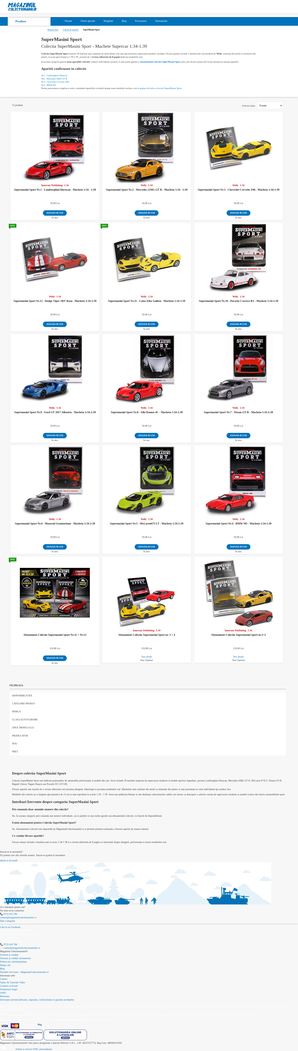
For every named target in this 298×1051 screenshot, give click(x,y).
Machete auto (52, 30)
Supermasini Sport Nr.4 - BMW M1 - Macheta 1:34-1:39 (238, 523)
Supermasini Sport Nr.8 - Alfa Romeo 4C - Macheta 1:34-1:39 (147, 412)
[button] (97, 114)
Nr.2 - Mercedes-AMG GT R (54, 78)
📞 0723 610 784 (8, 914)
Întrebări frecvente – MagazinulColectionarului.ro (24, 972)
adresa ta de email (8, 860)
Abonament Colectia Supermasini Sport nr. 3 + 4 (146, 634)
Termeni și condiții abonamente (15, 958)
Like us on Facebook (10, 927)
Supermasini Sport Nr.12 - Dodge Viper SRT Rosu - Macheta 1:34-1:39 (54, 300)
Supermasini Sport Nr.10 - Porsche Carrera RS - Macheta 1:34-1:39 (238, 300)
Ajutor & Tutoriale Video (12, 982)
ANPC (3, 993)
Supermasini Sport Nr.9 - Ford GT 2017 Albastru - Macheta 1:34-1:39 (55, 412)
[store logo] (22, 7)
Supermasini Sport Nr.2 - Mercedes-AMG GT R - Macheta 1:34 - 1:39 (146, 189)
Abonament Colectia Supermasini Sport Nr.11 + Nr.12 (54, 634)
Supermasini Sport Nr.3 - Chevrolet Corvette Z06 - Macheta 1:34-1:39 (238, 189)
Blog (2, 968)
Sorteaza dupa (248, 105)
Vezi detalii (146, 656)
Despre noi (5, 965)
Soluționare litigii (8, 989)
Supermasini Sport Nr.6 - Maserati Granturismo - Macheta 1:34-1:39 (55, 523)
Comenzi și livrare (9, 986)
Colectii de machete (70, 30)
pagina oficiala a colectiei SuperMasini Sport (161, 88)
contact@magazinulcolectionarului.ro (18, 917)
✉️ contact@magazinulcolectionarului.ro (20, 948)
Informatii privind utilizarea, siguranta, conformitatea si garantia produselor (37, 999)
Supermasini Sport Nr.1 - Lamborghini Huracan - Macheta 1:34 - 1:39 (55, 189)
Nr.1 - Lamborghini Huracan (54, 75)
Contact (3, 979)
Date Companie (7, 921)
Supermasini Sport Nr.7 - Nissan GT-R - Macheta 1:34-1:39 (238, 412)
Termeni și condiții (9, 955)
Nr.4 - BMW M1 (48, 85)
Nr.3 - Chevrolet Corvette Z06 (55, 82)
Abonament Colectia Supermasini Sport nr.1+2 (238, 634)
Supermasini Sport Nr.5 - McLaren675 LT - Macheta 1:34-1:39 (146, 523)
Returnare (4, 996)
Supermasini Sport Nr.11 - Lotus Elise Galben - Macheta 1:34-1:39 (146, 300)
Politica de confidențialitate (13, 961)
